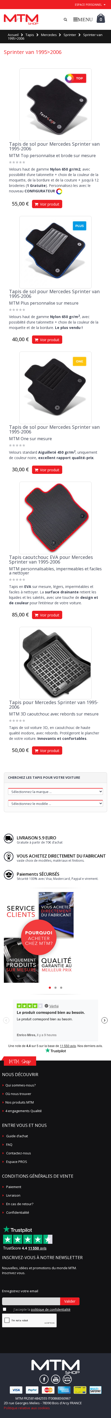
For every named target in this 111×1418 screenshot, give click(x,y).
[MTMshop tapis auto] (21, 19)
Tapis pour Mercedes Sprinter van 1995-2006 (53, 704)
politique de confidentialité (50, 1309)
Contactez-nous (18, 1153)
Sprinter (70, 34)
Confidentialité (17, 1212)
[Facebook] (44, 1379)
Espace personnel (88, 4)
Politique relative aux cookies (27, 1408)
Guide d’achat (17, 1136)
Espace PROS (16, 1161)
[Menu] (83, 19)
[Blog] (67, 1379)
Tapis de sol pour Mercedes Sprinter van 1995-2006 (54, 146)
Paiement (13, 1186)
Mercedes (49, 34)
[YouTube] (55, 1379)
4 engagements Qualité (23, 1110)
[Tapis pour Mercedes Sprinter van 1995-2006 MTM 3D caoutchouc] (55, 663)
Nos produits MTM (19, 1102)
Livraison (13, 1195)
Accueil (13, 34)
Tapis (30, 34)
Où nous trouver (18, 1093)
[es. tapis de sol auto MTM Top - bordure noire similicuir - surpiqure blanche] (55, 104)
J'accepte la (42, 1309)
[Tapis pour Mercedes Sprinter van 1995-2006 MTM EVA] (55, 518)
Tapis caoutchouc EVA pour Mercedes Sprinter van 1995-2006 (51, 559)
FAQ (9, 1144)
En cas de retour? (19, 1204)
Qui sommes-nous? (20, 1085)
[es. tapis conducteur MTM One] (55, 388)
